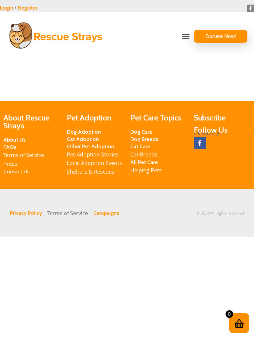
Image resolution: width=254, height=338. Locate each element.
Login (6, 8)
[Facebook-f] (250, 8)
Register (27, 8)
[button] (186, 36)
